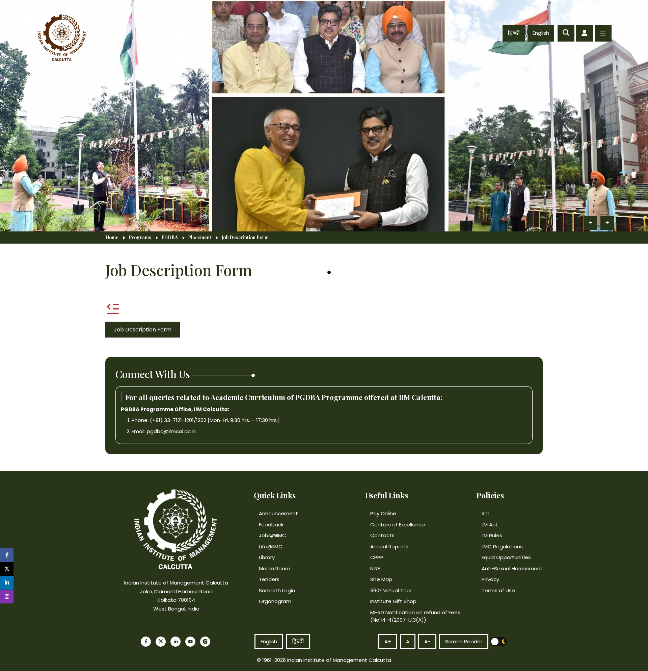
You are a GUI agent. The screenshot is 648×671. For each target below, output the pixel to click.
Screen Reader (463, 641)
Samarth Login (277, 590)
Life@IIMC (270, 546)
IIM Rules (492, 535)
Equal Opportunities (506, 557)
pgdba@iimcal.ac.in (171, 431)
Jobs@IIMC (272, 535)
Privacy (490, 579)
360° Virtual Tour (390, 590)
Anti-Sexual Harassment (512, 568)
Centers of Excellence (397, 524)
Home (111, 237)
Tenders (269, 579)
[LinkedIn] (175, 642)
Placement (199, 237)
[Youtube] (190, 642)
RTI (485, 513)
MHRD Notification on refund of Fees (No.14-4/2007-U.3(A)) (415, 616)
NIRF (375, 568)
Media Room (274, 568)
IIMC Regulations (502, 546)
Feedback (271, 524)
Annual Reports (389, 546)
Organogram (275, 601)
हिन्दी (514, 32)
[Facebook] (146, 642)
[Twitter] (161, 642)
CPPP (376, 557)
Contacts (382, 535)
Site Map (381, 579)
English (541, 32)
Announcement (278, 513)
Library (267, 557)
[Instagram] (205, 642)
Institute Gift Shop (393, 601)
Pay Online (383, 513)
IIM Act (490, 524)
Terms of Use (498, 590)
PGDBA (169, 237)
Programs (140, 237)
